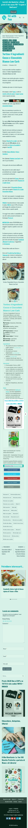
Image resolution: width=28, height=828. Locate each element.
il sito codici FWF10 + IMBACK (14, 404)
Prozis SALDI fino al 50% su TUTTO (14, 401)
